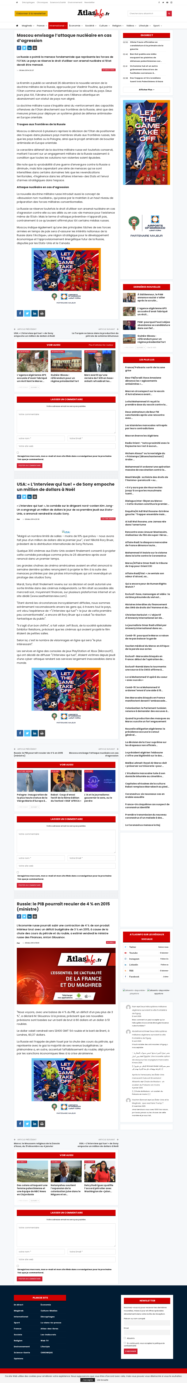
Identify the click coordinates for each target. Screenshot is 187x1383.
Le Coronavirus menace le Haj (142, 825)
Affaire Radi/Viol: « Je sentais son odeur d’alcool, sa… (144, 575)
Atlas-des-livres (49, 1328)
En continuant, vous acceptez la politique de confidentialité (144, 1344)
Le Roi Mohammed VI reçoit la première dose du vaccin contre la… (146, 403)
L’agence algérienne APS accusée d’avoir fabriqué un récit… (152, 311)
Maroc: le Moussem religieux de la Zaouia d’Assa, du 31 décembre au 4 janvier (37, 1145)
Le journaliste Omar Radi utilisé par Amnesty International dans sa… (146, 627)
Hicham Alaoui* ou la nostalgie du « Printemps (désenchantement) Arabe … (145, 456)
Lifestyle (144, 25)
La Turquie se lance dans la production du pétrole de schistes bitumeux (95, 335)
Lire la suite (102, 1380)
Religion (116, 25)
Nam (134, 1006)
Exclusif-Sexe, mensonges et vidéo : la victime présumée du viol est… (147, 596)
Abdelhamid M (139, 1031)
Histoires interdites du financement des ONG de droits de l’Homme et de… (147, 606)
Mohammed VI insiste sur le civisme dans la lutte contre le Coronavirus (146, 554)
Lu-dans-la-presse (51, 1322)
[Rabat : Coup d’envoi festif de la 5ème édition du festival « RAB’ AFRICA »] (66, 781)
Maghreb (27, 25)
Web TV (45, 1340)
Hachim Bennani (140, 1099)
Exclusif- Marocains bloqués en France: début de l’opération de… (144, 658)
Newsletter (89, 2)
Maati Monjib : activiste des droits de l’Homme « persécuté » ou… (146, 479)
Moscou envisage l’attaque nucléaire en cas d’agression (93, 754)
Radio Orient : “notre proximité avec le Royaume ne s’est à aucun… (147, 444)
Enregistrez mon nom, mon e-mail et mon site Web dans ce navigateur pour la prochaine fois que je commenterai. (64, 458)
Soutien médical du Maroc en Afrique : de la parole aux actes (147, 647)
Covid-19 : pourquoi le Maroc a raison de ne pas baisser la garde (147, 637)
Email (126, 1328)
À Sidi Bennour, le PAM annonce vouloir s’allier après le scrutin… (151, 297)
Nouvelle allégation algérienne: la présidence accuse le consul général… (145, 731)
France (41, 25)
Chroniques (42, 2)
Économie (74, 25)
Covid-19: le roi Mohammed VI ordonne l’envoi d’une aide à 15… (144, 689)
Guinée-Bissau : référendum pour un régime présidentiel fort (151, 339)
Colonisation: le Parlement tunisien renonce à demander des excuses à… (147, 710)
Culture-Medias (108, 519)
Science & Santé (58, 2)
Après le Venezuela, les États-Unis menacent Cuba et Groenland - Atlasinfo (148, 1078)
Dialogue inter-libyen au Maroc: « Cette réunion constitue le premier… (147, 502)
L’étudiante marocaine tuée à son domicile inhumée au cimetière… (145, 775)
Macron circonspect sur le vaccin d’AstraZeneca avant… (144, 393)
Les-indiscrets (48, 1334)
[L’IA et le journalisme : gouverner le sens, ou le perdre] (99, 781)
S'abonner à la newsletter (31, 13)
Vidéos (130, 25)
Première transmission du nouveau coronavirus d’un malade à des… (146, 816)
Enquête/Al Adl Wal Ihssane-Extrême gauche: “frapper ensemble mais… (147, 513)
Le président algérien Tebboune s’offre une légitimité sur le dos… (144, 754)
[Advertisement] (146, 879)
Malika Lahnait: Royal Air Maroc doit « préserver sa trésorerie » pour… (146, 764)
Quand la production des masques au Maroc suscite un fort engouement (147, 720)
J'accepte (88, 1379)
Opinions (18, 1358)
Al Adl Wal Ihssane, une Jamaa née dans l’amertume (145, 523)
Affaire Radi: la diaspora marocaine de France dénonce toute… (146, 544)
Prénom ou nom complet (134, 1318)
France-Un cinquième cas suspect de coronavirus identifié (147, 806)
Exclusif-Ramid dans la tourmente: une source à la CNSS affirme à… (145, 668)
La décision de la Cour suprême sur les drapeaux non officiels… (146, 744)
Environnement (75, 2)
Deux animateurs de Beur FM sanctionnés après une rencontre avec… (145, 415)
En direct (111, 942)
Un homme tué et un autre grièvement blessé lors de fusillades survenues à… (144, 69)
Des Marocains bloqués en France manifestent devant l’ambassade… (146, 699)
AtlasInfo (131, 1338)
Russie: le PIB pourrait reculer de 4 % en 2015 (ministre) (38, 754)
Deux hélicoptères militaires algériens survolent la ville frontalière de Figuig (149, 1010)
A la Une (55, 771)
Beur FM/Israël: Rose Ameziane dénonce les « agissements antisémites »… (143, 380)
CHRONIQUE (47, 1352)
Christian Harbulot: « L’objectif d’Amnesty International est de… (144, 616)
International (57, 25)
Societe (18, 1334)
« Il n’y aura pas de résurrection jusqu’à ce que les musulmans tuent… (143, 490)
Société (89, 25)
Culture (103, 25)
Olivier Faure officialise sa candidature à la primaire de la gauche (146, 45)
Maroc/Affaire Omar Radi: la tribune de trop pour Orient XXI (146, 565)
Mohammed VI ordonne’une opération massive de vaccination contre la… (147, 468)
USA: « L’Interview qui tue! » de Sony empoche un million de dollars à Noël (34, 335)
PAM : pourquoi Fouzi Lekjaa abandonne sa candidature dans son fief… (153, 325)
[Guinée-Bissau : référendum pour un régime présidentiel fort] (66, 361)
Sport (156, 25)
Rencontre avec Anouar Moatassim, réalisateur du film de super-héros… (146, 533)
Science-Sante (22, 1352)
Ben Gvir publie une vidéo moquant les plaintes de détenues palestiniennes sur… (146, 57)
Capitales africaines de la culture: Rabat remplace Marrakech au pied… (147, 785)
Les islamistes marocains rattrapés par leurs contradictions (146, 427)
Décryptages (28, 2)
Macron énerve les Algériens (142, 435)
